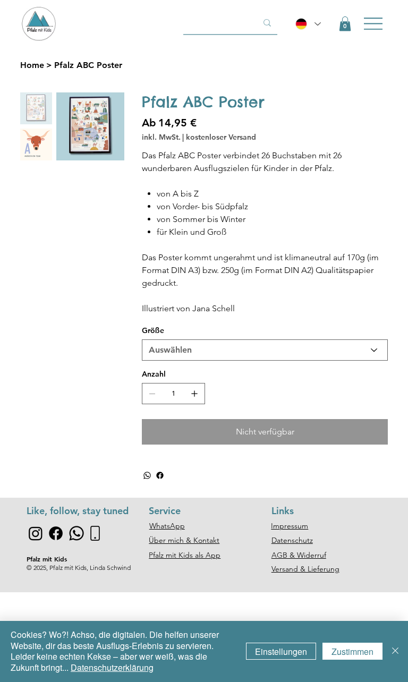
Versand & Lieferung (305, 569)
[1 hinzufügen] (194, 393)
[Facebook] (160, 475)
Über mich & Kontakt (184, 540)
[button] (345, 23)
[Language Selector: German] (308, 24)
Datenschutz (292, 540)
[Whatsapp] (76, 533)
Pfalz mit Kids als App (184, 555)
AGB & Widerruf (298, 555)
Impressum (289, 526)
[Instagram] (36, 533)
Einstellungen (281, 651)
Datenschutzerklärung (112, 667)
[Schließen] (395, 651)
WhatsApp (167, 526)
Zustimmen (352, 651)
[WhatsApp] (147, 475)
